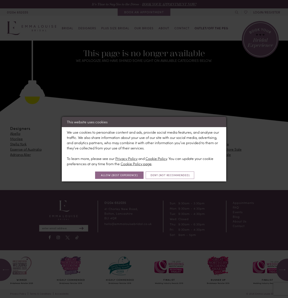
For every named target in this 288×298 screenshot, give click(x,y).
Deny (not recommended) (170, 175)
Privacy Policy (126, 158)
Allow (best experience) (119, 175)
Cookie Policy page (136, 163)
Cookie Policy (156, 158)
